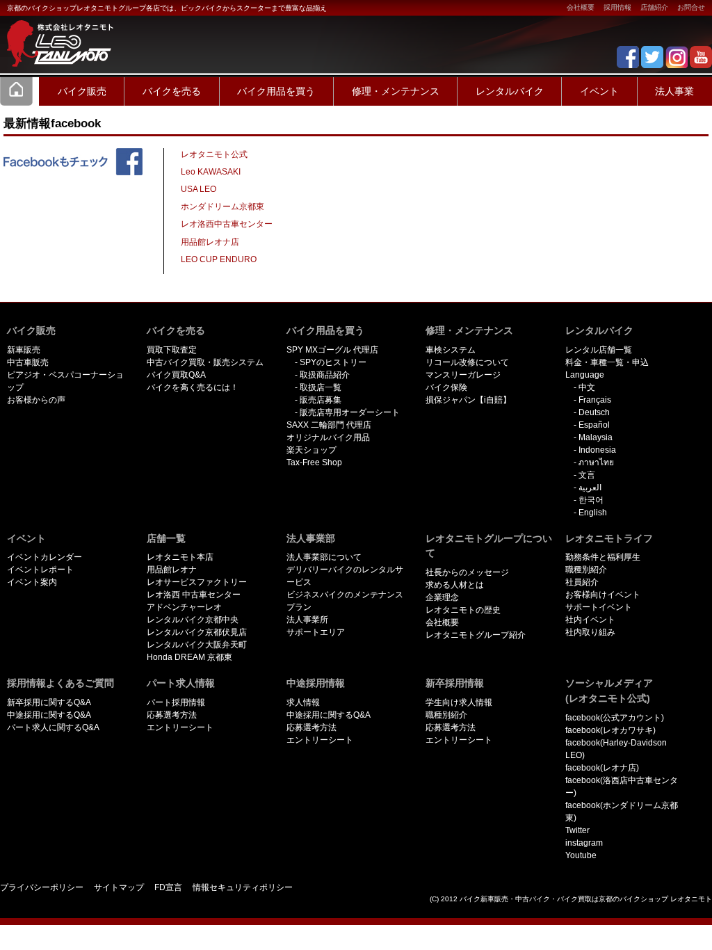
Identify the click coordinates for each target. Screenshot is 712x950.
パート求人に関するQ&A (53, 727)
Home (16, 91)
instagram (584, 843)
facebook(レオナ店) (602, 768)
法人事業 (674, 91)
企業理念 (442, 597)
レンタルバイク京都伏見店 (197, 632)
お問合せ (691, 7)
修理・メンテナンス (395, 91)
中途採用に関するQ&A (49, 715)
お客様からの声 (36, 400)
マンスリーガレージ (463, 375)
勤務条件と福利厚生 (602, 557)
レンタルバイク (510, 91)
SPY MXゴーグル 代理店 (332, 350)
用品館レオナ (172, 569)
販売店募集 (320, 400)
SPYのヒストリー (333, 362)
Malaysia (595, 437)
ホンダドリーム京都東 (222, 206)
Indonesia (597, 450)
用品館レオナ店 (210, 242)
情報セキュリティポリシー (243, 887)
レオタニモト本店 (180, 557)
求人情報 (303, 702)
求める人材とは (455, 585)
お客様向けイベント (602, 594)
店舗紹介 (654, 7)
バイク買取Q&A (176, 375)
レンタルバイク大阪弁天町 (197, 645)
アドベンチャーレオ (184, 607)
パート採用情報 (176, 702)
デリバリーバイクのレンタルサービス (344, 576)
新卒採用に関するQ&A (49, 702)
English (592, 512)
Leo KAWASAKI (211, 172)
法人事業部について (324, 557)
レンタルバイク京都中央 (192, 620)
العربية (589, 487)
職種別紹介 (586, 569)
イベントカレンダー (44, 557)
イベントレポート (40, 569)
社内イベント (590, 620)
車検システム (451, 350)
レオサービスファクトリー (197, 582)
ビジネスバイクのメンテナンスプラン (344, 601)
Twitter (577, 830)
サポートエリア (315, 632)
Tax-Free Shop (314, 462)
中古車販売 (28, 362)
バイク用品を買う (276, 91)
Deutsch (594, 412)
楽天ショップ (311, 450)
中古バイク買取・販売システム (205, 362)
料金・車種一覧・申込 (607, 362)
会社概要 (580, 7)
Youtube (581, 855)
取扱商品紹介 (325, 375)
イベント (599, 91)
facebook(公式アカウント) (614, 718)
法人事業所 (307, 620)
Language (584, 375)
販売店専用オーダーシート (350, 412)
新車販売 (23, 350)
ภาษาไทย (596, 462)
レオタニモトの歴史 (463, 610)
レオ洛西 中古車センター (194, 594)
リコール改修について (467, 362)
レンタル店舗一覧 (598, 350)
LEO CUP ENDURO (219, 259)
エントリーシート (180, 727)
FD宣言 (168, 887)
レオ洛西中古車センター (227, 224)
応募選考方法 (172, 715)
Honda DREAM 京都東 (189, 657)
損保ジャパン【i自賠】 (468, 400)
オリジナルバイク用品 (328, 437)
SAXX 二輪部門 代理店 (328, 425)
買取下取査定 (172, 350)
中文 (586, 387)
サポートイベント (598, 607)
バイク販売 (82, 91)
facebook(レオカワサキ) (610, 730)
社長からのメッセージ (467, 572)
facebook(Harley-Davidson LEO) (616, 749)
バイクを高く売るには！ (192, 387)
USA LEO (198, 189)
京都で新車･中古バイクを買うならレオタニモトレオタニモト (55, 35)
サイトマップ (119, 887)
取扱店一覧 (320, 387)
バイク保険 (446, 387)
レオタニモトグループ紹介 (476, 635)
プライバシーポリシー (41, 887)
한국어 (591, 500)
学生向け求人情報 (459, 702)
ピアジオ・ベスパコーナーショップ (65, 381)
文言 (586, 475)
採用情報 (617, 7)
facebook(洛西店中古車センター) (621, 786)
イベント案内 (32, 582)
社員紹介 (582, 582)
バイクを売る (172, 91)
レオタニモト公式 (214, 154)
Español (594, 425)
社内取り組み (590, 632)
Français (594, 400)
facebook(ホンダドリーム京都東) (621, 811)
